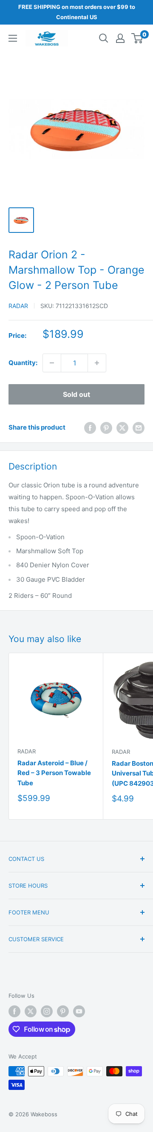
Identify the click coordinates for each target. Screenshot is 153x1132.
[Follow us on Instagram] (47, 1011)
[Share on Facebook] (90, 428)
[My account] (120, 38)
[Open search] (103, 38)
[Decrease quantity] (52, 363)
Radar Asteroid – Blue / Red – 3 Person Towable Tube (54, 773)
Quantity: (22, 363)
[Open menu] (12, 38)
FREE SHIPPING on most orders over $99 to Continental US (76, 11)
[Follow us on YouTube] (79, 1011)
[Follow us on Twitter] (31, 1011)
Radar (18, 305)
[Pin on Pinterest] (106, 428)
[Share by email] (138, 428)
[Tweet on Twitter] (122, 428)
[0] (137, 38)
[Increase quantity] (97, 363)
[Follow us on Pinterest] (63, 1011)
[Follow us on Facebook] (14, 1011)
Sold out (76, 394)
